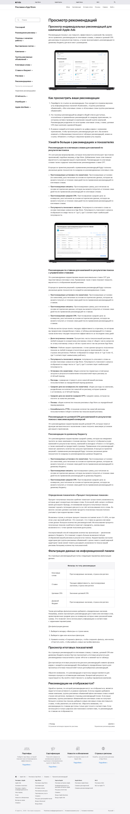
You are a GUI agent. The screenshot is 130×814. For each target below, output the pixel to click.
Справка (105, 7)
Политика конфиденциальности (53, 810)
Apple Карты (58, 2)
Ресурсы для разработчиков (43, 798)
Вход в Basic (38, 804)
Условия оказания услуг (72, 810)
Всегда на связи (20, 800)
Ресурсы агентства (61, 790)
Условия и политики (21, 785)
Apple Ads (18, 783)
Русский (110, 810)
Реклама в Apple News (81, 783)
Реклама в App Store (25, 7)
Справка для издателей (82, 785)
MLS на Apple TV (100, 785)
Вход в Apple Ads (60, 797)
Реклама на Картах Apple (62, 783)
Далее (111, 724)
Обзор (68, 7)
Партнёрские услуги (41, 793)
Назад (52, 724)
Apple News (79, 2)
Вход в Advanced (40, 801)
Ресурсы (97, 7)
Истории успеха (88, 7)
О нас (17, 795)
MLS (98, 2)
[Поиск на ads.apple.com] (114, 2)
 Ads (18, 2)
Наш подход (18, 792)
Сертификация (76, 7)
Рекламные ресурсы (41, 791)
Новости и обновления (22, 797)
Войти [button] (112, 7)
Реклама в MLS (99, 783)
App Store (38, 2)
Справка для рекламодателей (84, 788)
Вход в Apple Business (61, 795)
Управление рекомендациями (25, 91)
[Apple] (16, 776)
